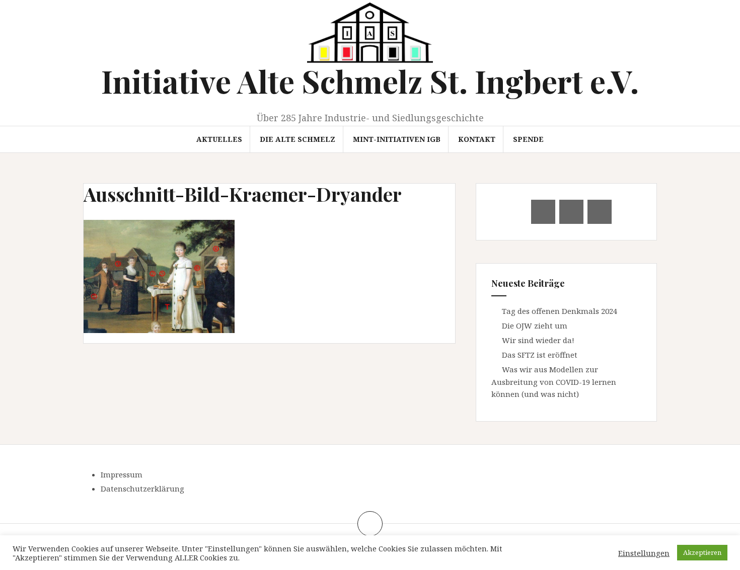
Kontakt (476, 139)
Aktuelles (219, 139)
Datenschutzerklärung (142, 488)
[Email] (543, 212)
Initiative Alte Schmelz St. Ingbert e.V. (370, 81)
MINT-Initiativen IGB (396, 139)
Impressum (121, 474)
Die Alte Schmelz (297, 139)
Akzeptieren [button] (702, 552)
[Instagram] (599, 212)
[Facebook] (571, 212)
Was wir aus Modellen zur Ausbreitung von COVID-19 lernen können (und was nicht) (553, 381)
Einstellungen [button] (644, 552)
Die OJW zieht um (534, 325)
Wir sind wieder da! (538, 340)
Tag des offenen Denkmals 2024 (559, 311)
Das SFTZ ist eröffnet (539, 355)
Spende (528, 139)
